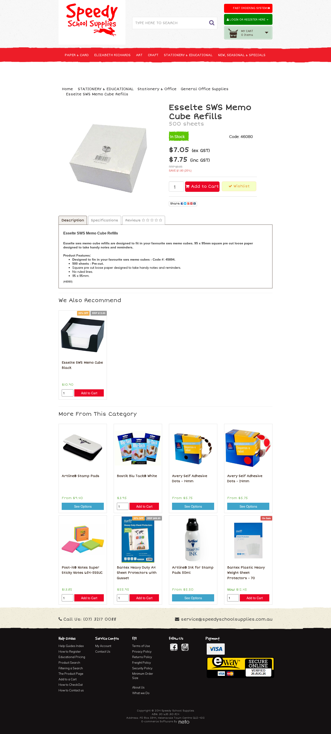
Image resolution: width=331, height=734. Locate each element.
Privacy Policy (142, 651)
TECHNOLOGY (75, 72)
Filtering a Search (71, 668)
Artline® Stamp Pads (80, 476)
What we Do (141, 693)
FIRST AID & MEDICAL (168, 72)
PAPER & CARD (77, 55)
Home (67, 89)
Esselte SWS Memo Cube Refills (97, 94)
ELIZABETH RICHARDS (112, 55)
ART (139, 55)
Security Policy (142, 668)
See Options (83, 506)
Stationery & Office (157, 89)
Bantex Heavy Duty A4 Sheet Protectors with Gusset (136, 573)
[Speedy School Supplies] (92, 22)
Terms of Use (141, 646)
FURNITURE (201, 72)
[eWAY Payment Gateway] (240, 666)
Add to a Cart (68, 679)
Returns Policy (142, 657)
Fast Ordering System (250, 8)
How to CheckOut (71, 684)
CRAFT (153, 55)
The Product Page (71, 673)
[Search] (211, 23)
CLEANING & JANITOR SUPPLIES (118, 72)
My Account (103, 646)
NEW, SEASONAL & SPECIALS (241, 55)
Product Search (69, 662)
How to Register (70, 651)
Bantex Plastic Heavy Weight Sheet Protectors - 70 (246, 573)
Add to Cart (204, 186)
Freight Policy (141, 662)
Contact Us (102, 651)
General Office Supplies (205, 89)
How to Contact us (71, 690)
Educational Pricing (72, 657)
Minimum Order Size (142, 676)
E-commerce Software (157, 721)
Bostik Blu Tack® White (137, 476)
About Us (138, 687)
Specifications (104, 220)
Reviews (133, 220)
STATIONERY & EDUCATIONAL (188, 55)
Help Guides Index (71, 646)
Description (72, 220)
